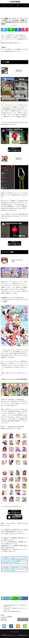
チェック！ (7, 525)
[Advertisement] (14, 12)
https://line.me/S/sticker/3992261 (16, 426)
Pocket (25, 30)
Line (11, 30)
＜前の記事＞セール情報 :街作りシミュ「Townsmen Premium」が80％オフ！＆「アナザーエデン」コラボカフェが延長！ (14, 569)
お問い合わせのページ (11, 533)
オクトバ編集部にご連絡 (7, 51)
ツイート (4, 30)
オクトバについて (15, 631)
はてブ (18, 30)
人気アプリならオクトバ (12, 635)
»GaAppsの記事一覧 (22, 619)
